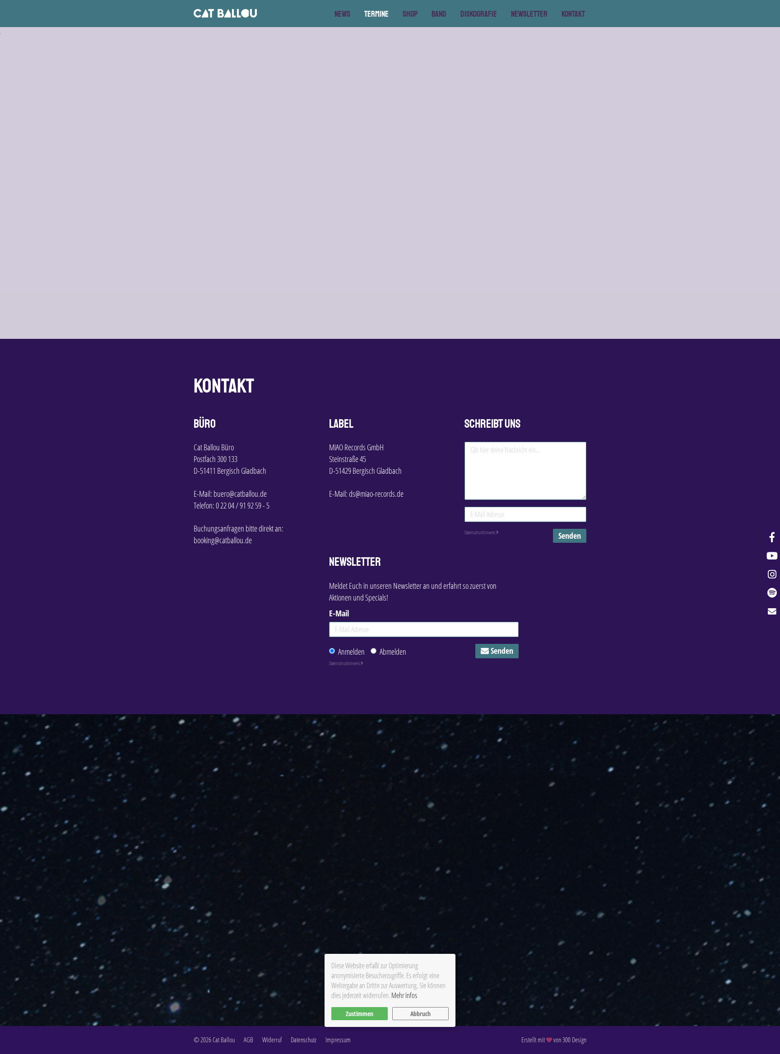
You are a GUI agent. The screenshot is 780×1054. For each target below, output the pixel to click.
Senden (569, 535)
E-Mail (339, 613)
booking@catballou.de (223, 540)
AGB (248, 1039)
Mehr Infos (404, 995)
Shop (410, 14)
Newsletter (529, 14)
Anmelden (351, 651)
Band (439, 14)
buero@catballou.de (240, 493)
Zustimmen (359, 1013)
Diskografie (478, 14)
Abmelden (393, 651)
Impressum (338, 1039)
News (342, 14)
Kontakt (573, 14)
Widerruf (272, 1039)
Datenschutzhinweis (480, 532)
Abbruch (420, 1013)
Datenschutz (303, 1039)
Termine (376, 14)
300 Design (574, 1039)
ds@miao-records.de (376, 493)
